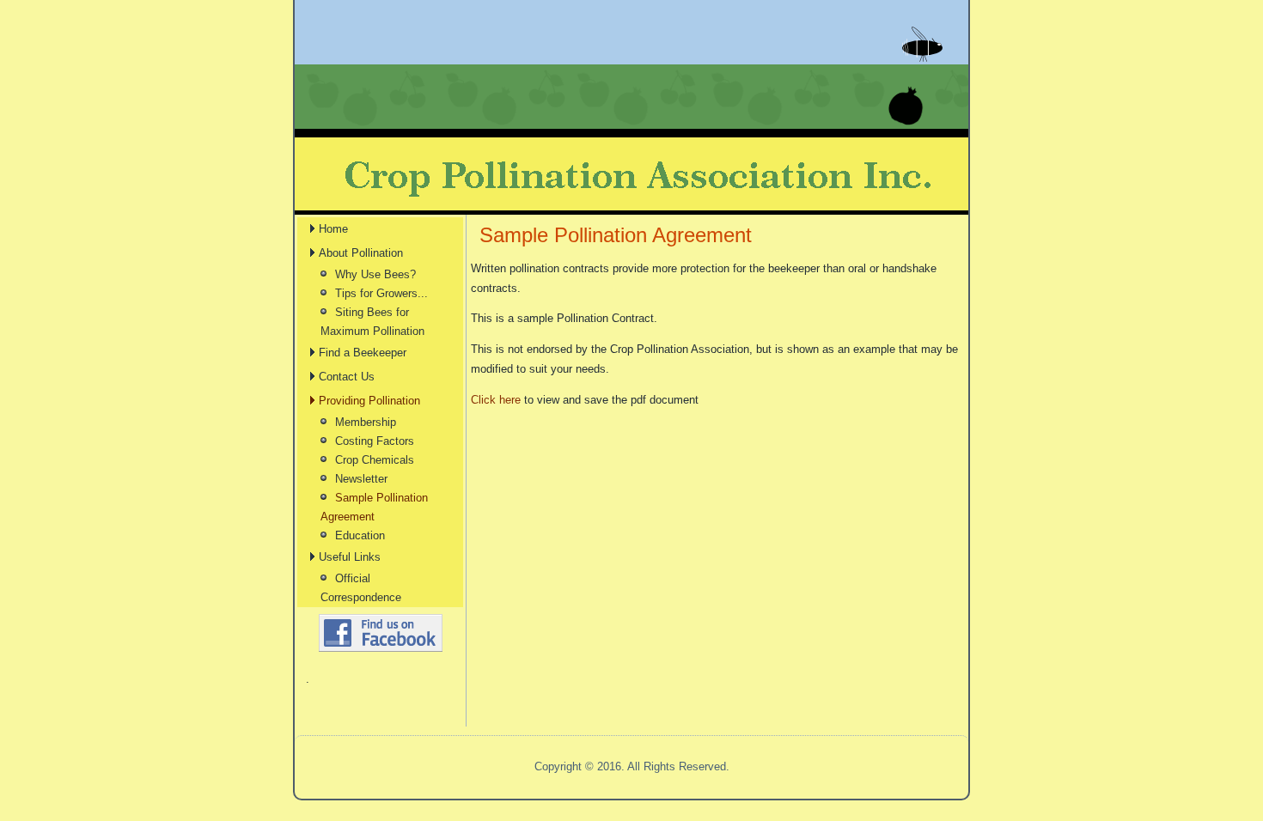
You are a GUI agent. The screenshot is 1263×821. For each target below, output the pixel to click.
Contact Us (347, 376)
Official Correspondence (360, 588)
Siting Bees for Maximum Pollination (372, 322)
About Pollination (361, 252)
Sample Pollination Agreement (374, 507)
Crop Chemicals (374, 459)
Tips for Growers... (381, 293)
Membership (365, 422)
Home (333, 228)
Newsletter (361, 478)
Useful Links (350, 556)
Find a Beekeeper (362, 352)
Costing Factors (374, 441)
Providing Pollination (369, 400)
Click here (496, 399)
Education (360, 535)
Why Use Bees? (375, 274)
